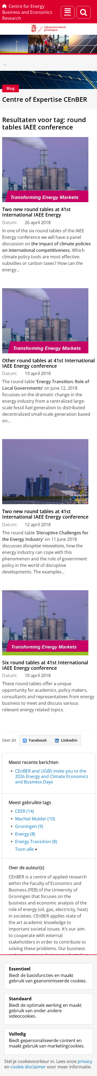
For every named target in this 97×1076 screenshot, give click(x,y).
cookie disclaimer (28, 1066)
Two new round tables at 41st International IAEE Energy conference (45, 514)
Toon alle (24, 849)
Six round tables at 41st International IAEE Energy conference (45, 665)
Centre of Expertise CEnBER (44, 99)
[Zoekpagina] (83, 12)
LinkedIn (69, 740)
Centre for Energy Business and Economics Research (27, 12)
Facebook (38, 740)
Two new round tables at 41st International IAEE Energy (36, 212)
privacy (85, 1061)
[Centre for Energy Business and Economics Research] (5, 63)
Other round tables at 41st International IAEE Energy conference (48, 363)
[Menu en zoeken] (67, 12)
